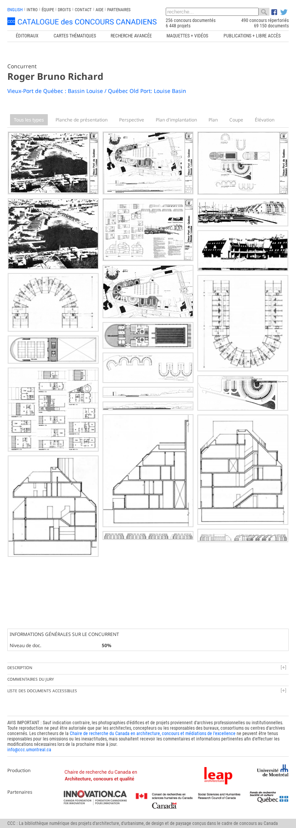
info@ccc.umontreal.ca (29, 749)
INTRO (32, 9)
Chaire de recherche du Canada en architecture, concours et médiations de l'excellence (152, 733)
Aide (99, 9)
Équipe (48, 9)
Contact (83, 9)
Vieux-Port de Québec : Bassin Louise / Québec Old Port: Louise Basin (96, 90)
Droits (64, 9)
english (15, 9)
